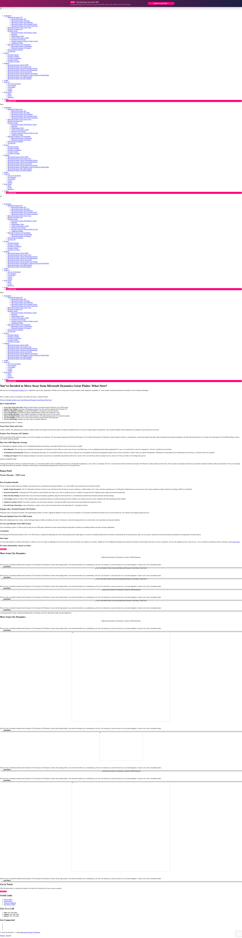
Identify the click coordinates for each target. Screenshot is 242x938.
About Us (7, 82)
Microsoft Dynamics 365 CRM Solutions (20, 77)
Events (10, 95)
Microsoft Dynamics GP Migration (21, 46)
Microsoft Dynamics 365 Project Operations (24, 26)
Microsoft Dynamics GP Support (21, 48)
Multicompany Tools (17, 36)
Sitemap (2, 935)
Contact (6, 99)
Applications (7, 15)
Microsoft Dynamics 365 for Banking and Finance (23, 73)
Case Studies (11, 87)
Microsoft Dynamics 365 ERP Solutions (19, 78)
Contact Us (3, 549)
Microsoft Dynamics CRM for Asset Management (22, 70)
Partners (10, 90)
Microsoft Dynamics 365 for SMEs (18, 65)
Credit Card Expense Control (20, 38)
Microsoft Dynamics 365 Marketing (22, 22)
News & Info (8, 92)
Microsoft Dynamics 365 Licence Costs (19, 27)
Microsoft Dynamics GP (19, 390)
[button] (121, 104)
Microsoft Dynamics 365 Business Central (15, 30)
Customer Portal (11, 101)
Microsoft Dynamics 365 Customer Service (24, 24)
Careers (10, 89)
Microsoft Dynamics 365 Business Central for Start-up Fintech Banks (28, 75)
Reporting (14, 34)
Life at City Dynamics (14, 84)
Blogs (9, 94)
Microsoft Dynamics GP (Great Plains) (19, 44)
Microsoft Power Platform (15, 49)
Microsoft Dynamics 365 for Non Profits (20, 72)
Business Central (33, 409)
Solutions (6, 63)
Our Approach (12, 85)
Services (6, 53)
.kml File (8, 935)
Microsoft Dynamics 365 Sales (20, 21)
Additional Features (17, 43)
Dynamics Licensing (14, 61)
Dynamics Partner (13, 60)
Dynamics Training (13, 56)
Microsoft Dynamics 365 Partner (30, 932)
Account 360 (11, 51)
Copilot (6, 80)
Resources (11, 97)
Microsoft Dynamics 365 (15, 17)
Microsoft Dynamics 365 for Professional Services (23, 68)
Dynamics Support (13, 55)
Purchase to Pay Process (18, 39)
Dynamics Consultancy (14, 58)
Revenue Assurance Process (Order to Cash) (24, 41)
